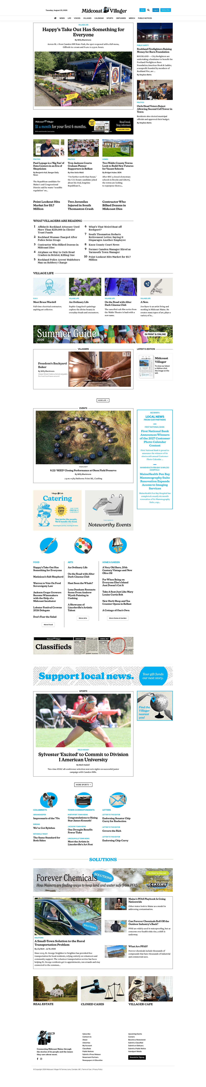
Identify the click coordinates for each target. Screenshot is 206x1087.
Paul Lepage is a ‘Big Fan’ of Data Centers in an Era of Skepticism (48, 166)
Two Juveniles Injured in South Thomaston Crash (81, 206)
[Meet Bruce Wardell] (49, 287)
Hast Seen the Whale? (80, 581)
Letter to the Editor (111, 812)
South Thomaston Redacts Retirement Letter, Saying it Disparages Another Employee (107, 237)
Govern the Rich (111, 829)
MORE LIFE (102, 398)
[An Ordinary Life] (85, 287)
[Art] (83, 543)
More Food (48, 622)
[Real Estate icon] (55, 986)
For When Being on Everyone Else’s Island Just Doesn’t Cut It (115, 580)
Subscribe (166, 10)
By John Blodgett (45, 370)
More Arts (83, 616)
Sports (83, 689)
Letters (106, 808)
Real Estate (43, 1002)
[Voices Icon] (48, 798)
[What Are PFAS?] (116, 949)
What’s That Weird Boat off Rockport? (105, 228)
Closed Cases (92, 1002)
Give (142, 10)
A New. (145, 302)
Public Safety (143, 45)
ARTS (70, 560)
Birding (36, 822)
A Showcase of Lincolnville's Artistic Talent (80, 605)
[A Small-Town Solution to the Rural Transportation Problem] (68, 914)
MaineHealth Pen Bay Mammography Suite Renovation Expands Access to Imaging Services (155, 479)
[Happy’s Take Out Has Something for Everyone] (83, 79)
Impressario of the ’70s (46, 816)
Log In (155, 10)
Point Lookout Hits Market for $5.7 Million (46, 206)
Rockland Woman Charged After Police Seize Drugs (57, 238)
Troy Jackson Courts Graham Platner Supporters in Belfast (80, 166)
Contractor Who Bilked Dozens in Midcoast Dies (114, 206)
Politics (36, 159)
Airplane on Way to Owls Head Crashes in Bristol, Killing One (56, 254)
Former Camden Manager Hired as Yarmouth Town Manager (110, 251)
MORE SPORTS (82, 782)
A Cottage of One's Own (115, 608)
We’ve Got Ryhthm (44, 826)
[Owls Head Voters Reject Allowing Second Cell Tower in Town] (155, 90)
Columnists (40, 808)
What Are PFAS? (138, 944)
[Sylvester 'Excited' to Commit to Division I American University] (83, 718)
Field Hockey (83, 747)
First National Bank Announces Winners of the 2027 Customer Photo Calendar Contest (155, 436)
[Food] (48, 543)
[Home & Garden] (117, 543)
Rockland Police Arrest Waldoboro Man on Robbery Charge (59, 261)
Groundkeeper (39, 812)
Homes (105, 159)
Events (83, 406)
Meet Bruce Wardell (44, 302)
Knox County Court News (104, 244)
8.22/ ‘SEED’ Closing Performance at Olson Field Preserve (83, 468)
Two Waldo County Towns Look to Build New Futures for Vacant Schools (117, 166)
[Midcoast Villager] (146, 366)
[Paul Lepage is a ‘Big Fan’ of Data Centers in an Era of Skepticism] (48, 148)
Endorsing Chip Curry (115, 838)
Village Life (83, 25)
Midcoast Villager (52, 1067)
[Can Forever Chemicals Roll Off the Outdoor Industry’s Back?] (116, 924)
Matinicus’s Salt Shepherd (48, 574)
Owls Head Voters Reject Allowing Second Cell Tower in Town (154, 109)
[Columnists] (83, 798)
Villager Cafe (141, 1002)
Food (36, 560)
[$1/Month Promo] (83, 126)
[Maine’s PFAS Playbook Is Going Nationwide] (116, 901)
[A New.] (157, 287)
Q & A (35, 298)
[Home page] (104, 10)
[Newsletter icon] (151, 986)
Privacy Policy (97, 1067)
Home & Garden (111, 560)
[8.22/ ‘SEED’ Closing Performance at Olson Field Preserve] (83, 435)
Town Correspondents (81, 808)
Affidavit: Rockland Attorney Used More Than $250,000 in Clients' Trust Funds (59, 229)
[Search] (148, 10)
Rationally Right (40, 832)
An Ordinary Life (79, 302)
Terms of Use (86, 1067)
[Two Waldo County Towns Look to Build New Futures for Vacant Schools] (117, 148)
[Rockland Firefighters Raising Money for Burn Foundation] (155, 33)
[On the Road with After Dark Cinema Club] (121, 287)
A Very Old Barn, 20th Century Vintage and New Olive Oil (117, 568)
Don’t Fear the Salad (45, 615)
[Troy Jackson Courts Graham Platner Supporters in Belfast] (83, 148)
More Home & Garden (117, 616)
